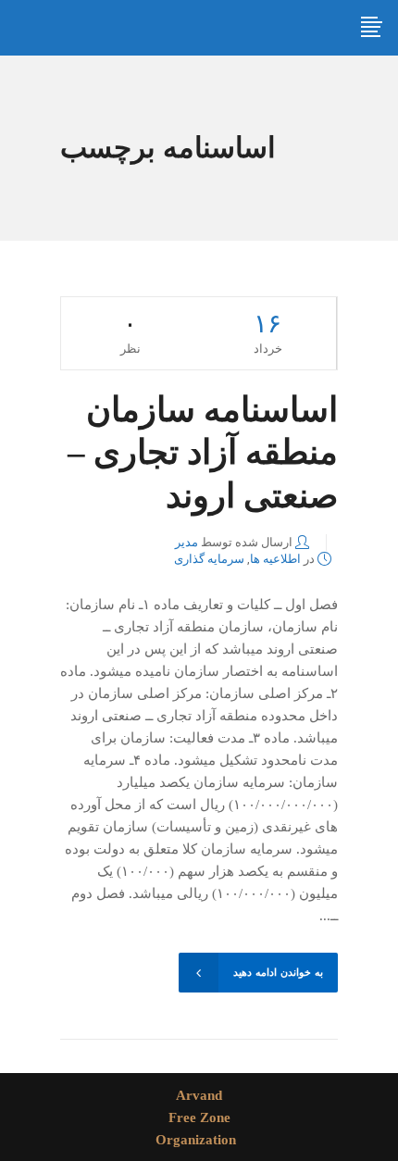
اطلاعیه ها (275, 559)
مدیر (186, 542)
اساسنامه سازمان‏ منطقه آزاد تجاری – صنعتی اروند (203, 453)
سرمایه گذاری (209, 559)
